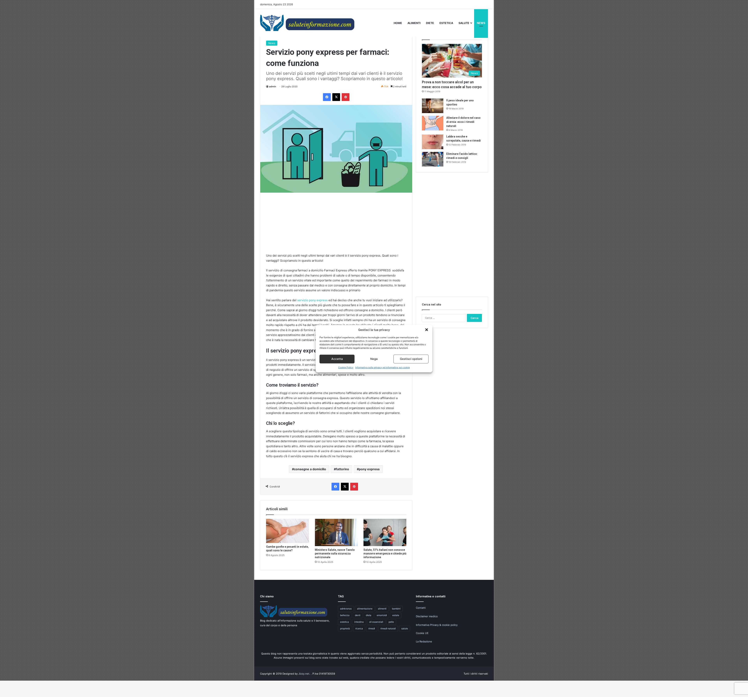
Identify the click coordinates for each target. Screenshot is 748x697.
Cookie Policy (345, 367)
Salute (464, 23)
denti (357, 615)
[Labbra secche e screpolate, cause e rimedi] (432, 142)
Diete (430, 23)
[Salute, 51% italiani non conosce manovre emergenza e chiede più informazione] (384, 532)
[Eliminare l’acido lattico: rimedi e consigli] (432, 159)
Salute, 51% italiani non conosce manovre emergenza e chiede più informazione (384, 553)
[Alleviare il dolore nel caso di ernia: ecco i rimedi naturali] (432, 123)
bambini (396, 608)
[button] (427, 330)
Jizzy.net (303, 673)
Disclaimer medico (427, 616)
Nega (374, 359)
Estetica (446, 23)
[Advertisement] (336, 225)
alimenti (382, 608)
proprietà (345, 628)
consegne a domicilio (310, 469)
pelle (391, 621)
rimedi (371, 628)
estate (395, 615)
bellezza (344, 615)
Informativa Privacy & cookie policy (437, 624)
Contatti (421, 607)
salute (404, 628)
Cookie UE (422, 633)
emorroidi (382, 615)
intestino (359, 621)
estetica (344, 621)
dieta (368, 615)
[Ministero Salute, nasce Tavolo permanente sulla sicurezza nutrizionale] (336, 532)
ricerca (359, 628)
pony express (369, 469)
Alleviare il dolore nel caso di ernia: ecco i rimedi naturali (463, 122)
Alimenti (414, 23)
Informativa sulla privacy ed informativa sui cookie (382, 367)
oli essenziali (376, 621)
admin (272, 86)
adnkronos (346, 608)
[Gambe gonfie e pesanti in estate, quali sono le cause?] (287, 531)
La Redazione (424, 641)
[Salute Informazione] (308, 23)
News (481, 23)
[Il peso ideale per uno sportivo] (432, 105)
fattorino (342, 469)
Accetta (337, 359)
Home (398, 23)
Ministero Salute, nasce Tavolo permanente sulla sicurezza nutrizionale (335, 553)
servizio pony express (312, 300)
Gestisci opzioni (411, 359)
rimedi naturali (388, 628)
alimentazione (364, 608)
